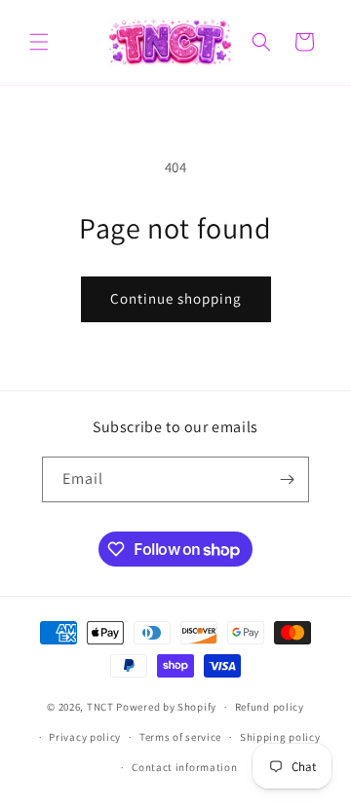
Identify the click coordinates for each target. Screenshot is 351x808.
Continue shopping (176, 298)
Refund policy (269, 707)
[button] (39, 41)
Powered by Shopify (166, 707)
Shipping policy (280, 737)
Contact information (184, 767)
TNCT (100, 707)
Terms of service (180, 737)
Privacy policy (85, 737)
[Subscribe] (286, 479)
